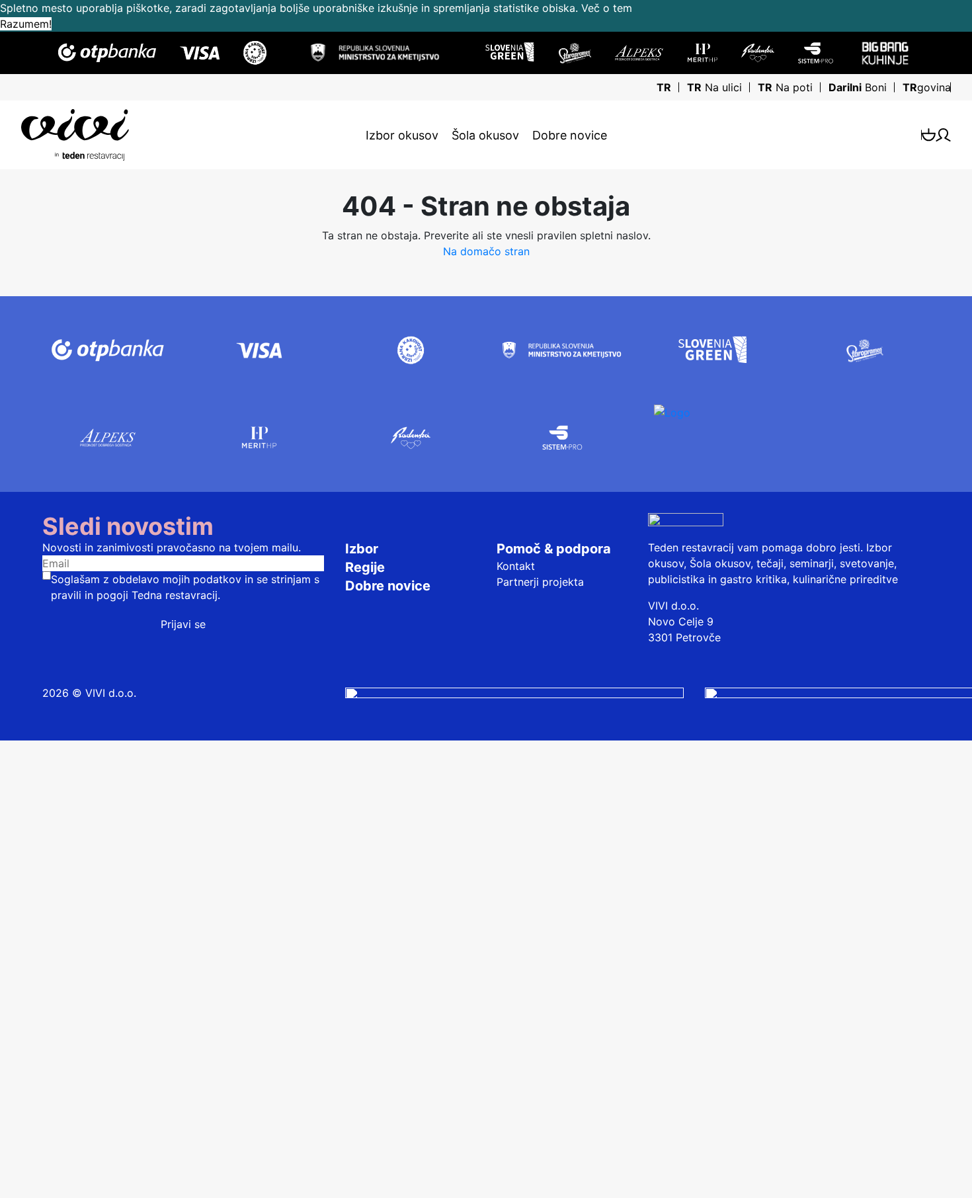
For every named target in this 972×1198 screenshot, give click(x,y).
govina (927, 87)
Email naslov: (38, 869)
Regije (365, 567)
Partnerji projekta (540, 581)
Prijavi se (183, 624)
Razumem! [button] (26, 23)
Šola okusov (485, 135)
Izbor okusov (402, 135)
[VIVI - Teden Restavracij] (171, 135)
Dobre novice (569, 135)
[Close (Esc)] (10, 751)
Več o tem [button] (606, 8)
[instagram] (514, 693)
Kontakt (516, 566)
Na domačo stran (486, 251)
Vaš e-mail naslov (49, 1131)
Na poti (785, 87)
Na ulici (714, 87)
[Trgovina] (929, 134)
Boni (858, 87)
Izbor (361, 549)
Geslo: (20, 903)
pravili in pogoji (89, 595)
